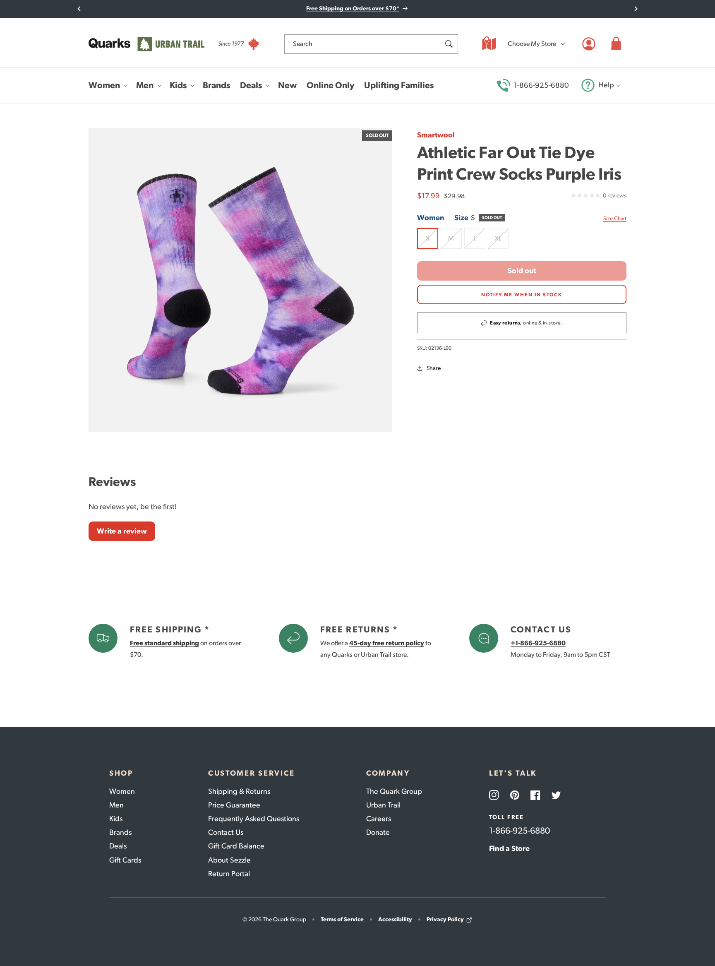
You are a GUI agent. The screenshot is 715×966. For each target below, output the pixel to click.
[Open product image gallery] (240, 280)
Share (434, 368)
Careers (378, 818)
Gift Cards (125, 860)
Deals (118, 846)
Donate (378, 832)
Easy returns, (506, 323)
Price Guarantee (234, 805)
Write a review (122, 531)
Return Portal (229, 873)
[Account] (588, 44)
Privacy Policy (445, 919)
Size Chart (614, 218)
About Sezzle (229, 860)
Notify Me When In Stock (521, 295)
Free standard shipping (164, 643)
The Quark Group (394, 791)
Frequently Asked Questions (253, 818)
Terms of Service (342, 919)
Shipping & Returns (239, 791)
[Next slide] (635, 8)
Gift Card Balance (236, 846)
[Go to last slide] (79, 8)
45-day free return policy (386, 643)
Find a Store (509, 848)
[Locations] (489, 44)
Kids (115, 818)
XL (502, 241)
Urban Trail (383, 805)
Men (116, 805)
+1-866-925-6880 (538, 643)
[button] (616, 44)
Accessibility (395, 919)
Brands (120, 832)
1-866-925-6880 (541, 85)
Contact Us (225, 832)
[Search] (448, 44)
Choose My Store (532, 44)
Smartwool (436, 134)
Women (122, 791)
